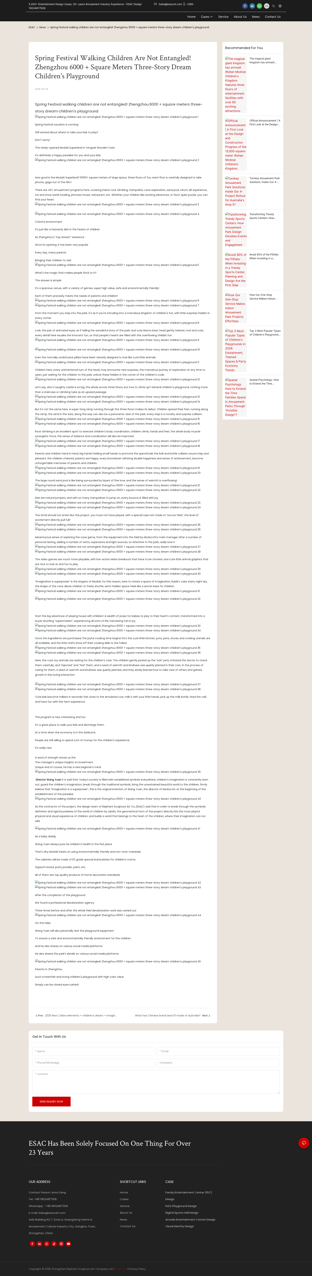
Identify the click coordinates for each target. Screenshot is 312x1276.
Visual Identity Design (179, 1226)
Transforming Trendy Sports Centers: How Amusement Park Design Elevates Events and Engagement (264, 216)
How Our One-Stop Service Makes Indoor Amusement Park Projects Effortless (265, 296)
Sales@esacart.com (52, 1213)
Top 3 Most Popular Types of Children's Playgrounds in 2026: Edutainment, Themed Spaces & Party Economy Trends (265, 332)
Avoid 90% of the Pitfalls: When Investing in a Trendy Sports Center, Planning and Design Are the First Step (264, 256)
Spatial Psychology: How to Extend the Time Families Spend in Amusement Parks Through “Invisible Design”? (264, 381)
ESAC (32, 27)
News (42, 27)
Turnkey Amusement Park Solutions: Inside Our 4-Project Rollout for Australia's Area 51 (265, 180)
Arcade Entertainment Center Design (190, 1219)
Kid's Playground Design (181, 1206)
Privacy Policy (137, 1269)
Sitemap (121, 1269)
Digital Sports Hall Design (181, 1213)
